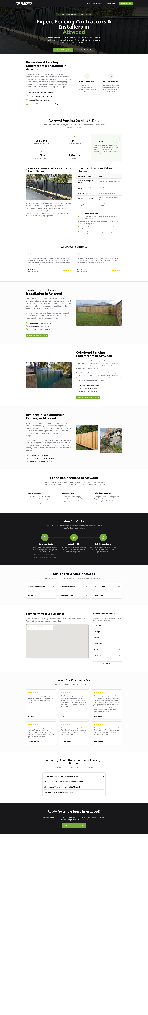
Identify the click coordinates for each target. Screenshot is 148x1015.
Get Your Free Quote (63, 50)
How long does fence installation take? (59, 792)
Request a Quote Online (74, 826)
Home (88, 3)
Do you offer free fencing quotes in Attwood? (61, 776)
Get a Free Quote (126, 3)
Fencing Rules (111, 3)
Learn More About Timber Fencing (37, 335)
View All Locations (107, 663)
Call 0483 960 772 (86, 50)
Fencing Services (97, 3)
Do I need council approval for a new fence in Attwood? (65, 782)
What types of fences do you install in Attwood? (62, 787)
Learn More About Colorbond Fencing (88, 397)
